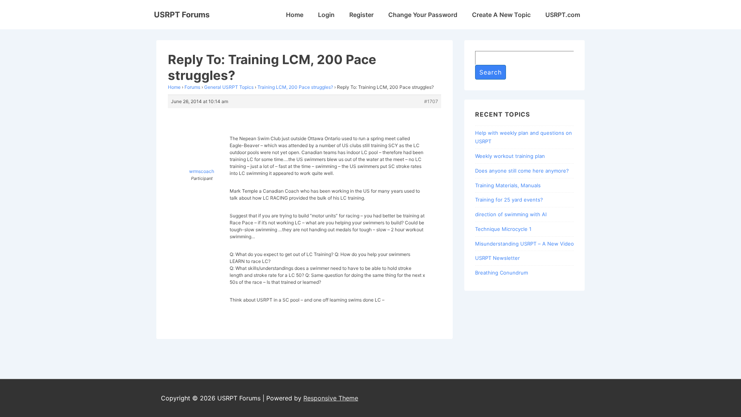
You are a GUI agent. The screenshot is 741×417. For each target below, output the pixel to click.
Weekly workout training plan (510, 156)
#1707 (431, 101)
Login (326, 15)
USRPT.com (562, 15)
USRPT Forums (182, 14)
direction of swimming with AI (510, 214)
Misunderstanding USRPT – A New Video (524, 244)
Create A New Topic (501, 15)
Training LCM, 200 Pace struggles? (295, 87)
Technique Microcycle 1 (503, 229)
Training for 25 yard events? (509, 200)
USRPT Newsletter (497, 258)
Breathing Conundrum (501, 273)
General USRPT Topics (229, 87)
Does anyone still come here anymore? (522, 171)
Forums (192, 87)
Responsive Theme (330, 398)
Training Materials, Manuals (508, 185)
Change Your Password (422, 15)
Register (361, 15)
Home (294, 15)
